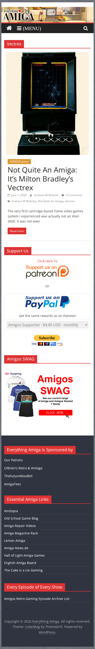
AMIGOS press (19, 161)
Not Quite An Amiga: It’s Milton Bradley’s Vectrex (42, 178)
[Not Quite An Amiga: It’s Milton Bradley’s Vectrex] (47, 54)
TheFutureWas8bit (18, 476)
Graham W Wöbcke (46, 195)
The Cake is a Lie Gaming (23, 570)
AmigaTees (12, 484)
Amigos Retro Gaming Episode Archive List (36, 598)
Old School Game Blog (21, 518)
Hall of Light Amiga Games (24, 555)
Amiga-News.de (16, 548)
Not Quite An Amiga (50, 201)
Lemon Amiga (14, 540)
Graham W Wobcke (24, 201)
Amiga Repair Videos (20, 526)
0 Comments (73, 195)
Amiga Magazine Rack (21, 533)
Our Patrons (13, 460)
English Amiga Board (20, 563)
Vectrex (70, 201)
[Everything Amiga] (47, 9)
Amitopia (11, 511)
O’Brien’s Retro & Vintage (23, 468)
